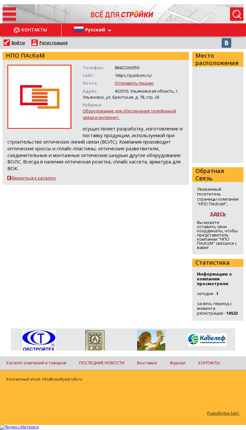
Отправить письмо (134, 83)
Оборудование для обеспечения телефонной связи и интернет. (129, 114)
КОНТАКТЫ (209, 363)
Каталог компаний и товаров (36, 363)
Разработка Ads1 (223, 413)
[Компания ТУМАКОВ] (151, 341)
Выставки (147, 363)
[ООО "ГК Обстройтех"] (39, 341)
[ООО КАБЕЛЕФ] (207, 340)
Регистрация (53, 42)
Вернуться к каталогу (34, 178)
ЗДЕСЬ (218, 214)
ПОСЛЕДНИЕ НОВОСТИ (101, 363)
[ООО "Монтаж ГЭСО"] (95, 341)
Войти (18, 42)
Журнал (177, 363)
